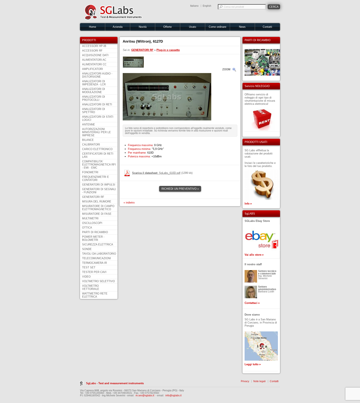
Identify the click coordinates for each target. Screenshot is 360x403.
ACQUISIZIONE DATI (95, 55)
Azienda (117, 26)
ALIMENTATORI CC (94, 64)
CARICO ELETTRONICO (97, 149)
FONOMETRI (90, 172)
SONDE (87, 249)
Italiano (194, 6)
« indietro (129, 202)
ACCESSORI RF (92, 50)
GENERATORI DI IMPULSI (98, 184)
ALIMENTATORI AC (94, 59)
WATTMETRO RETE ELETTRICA (95, 295)
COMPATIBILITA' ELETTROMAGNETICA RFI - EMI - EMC (99, 164)
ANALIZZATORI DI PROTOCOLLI (93, 98)
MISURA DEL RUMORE (96, 201)
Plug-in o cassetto (168, 50)
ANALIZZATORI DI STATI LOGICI (97, 118)
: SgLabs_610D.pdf (156, 172)
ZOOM (226, 69)
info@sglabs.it (173, 395)
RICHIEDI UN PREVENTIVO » (180, 188)
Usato (192, 26)
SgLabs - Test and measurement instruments (115, 383)
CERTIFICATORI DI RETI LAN (97, 155)
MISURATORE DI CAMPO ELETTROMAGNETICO (98, 208)
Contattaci (251, 302)
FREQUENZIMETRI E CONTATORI (95, 178)
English (207, 6)
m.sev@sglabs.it (145, 395)
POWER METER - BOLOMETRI (93, 238)
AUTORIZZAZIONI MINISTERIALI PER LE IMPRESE (96, 132)
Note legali (259, 381)
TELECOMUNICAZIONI (96, 258)
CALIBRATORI (91, 144)
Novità (142, 26)
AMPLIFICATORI (92, 69)
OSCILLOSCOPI (92, 223)
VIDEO (86, 276)
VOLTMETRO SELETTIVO (98, 281)
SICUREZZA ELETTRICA (97, 244)
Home (92, 26)
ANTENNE (88, 124)
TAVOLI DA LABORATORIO (99, 253)
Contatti (267, 26)
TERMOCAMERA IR (94, 262)
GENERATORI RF (93, 196)
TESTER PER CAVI (94, 272)
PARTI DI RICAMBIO (95, 232)
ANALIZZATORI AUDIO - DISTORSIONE (97, 75)
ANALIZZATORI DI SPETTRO (93, 110)
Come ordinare (217, 26)
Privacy (245, 381)
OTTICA (87, 227)
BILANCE (88, 139)
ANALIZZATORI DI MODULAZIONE (93, 90)
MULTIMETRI (90, 218)
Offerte (167, 26)
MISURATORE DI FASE (96, 213)
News (242, 26)
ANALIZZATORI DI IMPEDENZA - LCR (94, 83)
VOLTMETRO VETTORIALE (90, 287)
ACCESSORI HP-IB (94, 46)
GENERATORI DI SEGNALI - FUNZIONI (99, 191)
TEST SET (88, 267)
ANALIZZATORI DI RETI (97, 104)
